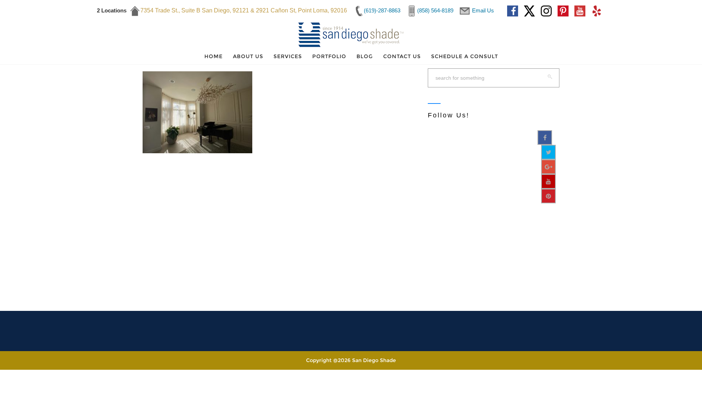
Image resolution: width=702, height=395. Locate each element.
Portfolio (329, 56)
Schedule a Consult (464, 56)
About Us (248, 56)
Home (213, 56)
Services (287, 56)
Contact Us (402, 56)
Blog (364, 56)
